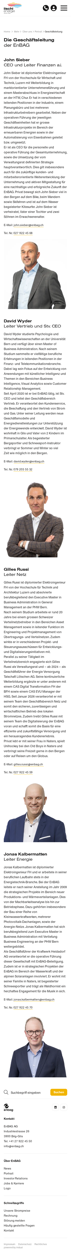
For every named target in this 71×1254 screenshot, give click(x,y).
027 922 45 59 (23, 772)
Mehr (17, 31)
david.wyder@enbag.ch (29, 461)
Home (7, 31)
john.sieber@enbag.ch (29, 225)
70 (31, 1007)
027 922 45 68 (23, 233)
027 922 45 (21, 1007)
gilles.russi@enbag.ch (29, 764)
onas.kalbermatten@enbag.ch (34, 999)
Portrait (38, 31)
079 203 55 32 (22, 469)
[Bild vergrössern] (35, 274)
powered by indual (13, 1247)
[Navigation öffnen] (64, 8)
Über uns (27, 31)
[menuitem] (9, 1244)
